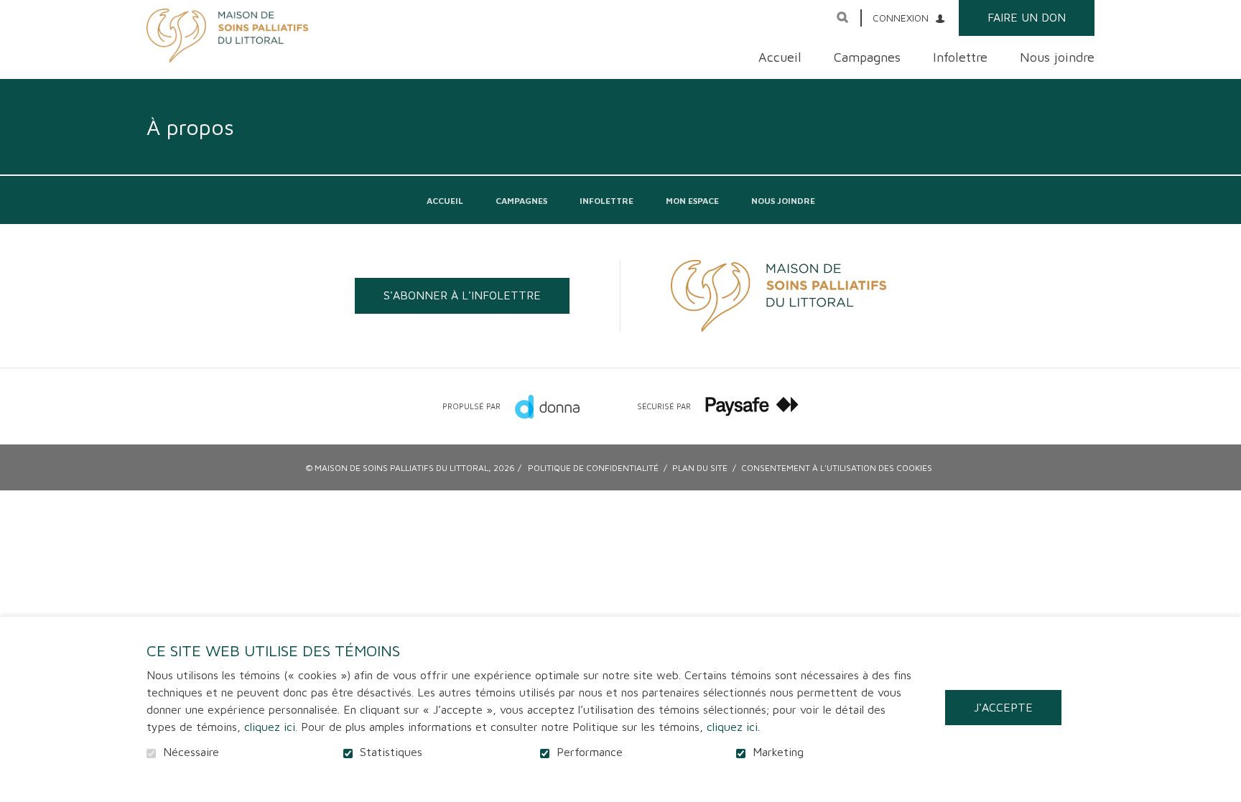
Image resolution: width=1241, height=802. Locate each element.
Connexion (901, 17)
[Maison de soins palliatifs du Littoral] (227, 35)
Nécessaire (191, 752)
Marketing (778, 752)
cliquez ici (269, 726)
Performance (590, 752)
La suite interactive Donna (547, 406)
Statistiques (391, 752)
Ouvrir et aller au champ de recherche (842, 17)
